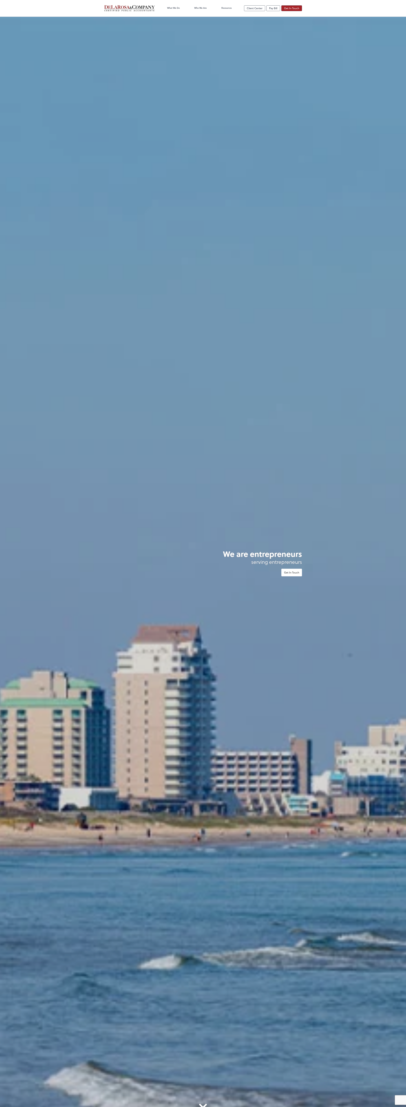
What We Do (173, 8)
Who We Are (200, 8)
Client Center (254, 8)
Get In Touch (291, 8)
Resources (226, 8)
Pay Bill (273, 8)
